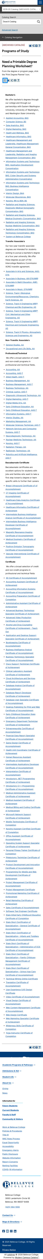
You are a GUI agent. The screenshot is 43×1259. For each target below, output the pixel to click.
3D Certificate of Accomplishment (21, 578)
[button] (40, 2)
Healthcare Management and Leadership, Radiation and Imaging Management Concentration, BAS (21, 154)
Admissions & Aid (10, 1071)
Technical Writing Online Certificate (22, 979)
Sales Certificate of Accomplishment (22, 907)
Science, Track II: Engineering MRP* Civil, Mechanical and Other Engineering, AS (21, 314)
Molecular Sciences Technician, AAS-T (23, 425)
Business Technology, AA (17, 388)
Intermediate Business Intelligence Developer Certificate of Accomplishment (20, 525)
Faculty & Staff (9, 1114)
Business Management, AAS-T (19, 384)
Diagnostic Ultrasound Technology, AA (23, 395)
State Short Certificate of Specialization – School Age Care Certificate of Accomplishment (20, 971)
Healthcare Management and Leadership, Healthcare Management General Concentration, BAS (22, 143)
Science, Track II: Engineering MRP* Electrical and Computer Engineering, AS (22, 325)
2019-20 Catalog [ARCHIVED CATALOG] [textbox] (21, 9)
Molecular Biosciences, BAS (18, 197)
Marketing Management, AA (18, 421)
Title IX (5, 1135)
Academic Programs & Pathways (17, 1065)
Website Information (11, 1158)
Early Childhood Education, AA (20, 406)
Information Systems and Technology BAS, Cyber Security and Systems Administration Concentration (22, 175)
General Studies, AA (15, 345)
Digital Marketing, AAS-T (17, 399)
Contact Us (7, 1215)
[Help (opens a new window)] (39, 45)
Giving (5, 1088)
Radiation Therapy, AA (16, 447)
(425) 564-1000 (12, 1207)
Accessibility (8, 1146)
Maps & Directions (10, 1222)
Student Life (8, 1077)
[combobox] (21, 9)
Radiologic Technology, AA (18, 450)
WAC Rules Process (11, 1138)
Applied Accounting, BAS (17, 118)
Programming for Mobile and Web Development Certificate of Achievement (20, 875)
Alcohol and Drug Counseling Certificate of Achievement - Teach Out (21, 628)
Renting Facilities (10, 1165)
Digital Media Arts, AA (16, 403)
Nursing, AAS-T (13, 443)
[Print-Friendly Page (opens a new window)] (36, 45)
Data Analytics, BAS (15, 125)
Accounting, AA (13, 369)
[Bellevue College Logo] (7, 2)
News (4, 1093)
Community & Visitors (12, 1119)
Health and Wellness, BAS (17, 133)
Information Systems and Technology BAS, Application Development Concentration (22, 165)
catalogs (11, 1254)
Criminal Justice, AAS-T (16, 392)
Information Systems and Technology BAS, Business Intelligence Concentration (22, 186)
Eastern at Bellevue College (18, 236)
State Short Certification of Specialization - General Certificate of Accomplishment (22, 925)
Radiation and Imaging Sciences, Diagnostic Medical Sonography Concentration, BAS (20, 208)
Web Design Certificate (16, 1015)
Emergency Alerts (10, 1150)
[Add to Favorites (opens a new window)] (30, 45)
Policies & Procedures (12, 1131)
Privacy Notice (9, 1250)
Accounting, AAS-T (14, 373)
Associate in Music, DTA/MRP (19, 289)
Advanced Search (10, 30)
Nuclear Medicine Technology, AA (21, 439)
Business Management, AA (18, 380)
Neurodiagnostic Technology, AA (20, 436)
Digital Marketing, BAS (16, 129)
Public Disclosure (10, 1154)
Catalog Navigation (13, 37)
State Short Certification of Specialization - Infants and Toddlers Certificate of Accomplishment (22, 936)
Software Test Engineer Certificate (21, 911)
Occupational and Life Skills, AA (20, 348)
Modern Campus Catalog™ (27, 1257)
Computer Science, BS (16, 121)
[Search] (38, 21)
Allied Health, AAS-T (15, 377)
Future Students (9, 1106)
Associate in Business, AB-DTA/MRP (22, 278)
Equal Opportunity (10, 1142)
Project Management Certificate (20, 889)
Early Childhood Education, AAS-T (21, 410)
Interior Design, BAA (15, 193)
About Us (6, 1083)
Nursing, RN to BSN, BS (16, 201)
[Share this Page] (33, 45)
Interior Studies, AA (14, 417)
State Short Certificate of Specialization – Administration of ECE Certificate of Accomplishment (22, 947)
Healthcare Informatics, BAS (18, 136)
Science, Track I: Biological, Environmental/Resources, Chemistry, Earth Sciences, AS (22, 296)
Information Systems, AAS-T (18, 414)
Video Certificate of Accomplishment (23, 997)
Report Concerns (10, 1162)
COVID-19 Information (12, 1169)
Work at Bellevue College (13, 1127)
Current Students (10, 1110)
